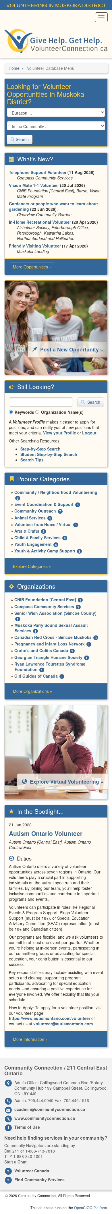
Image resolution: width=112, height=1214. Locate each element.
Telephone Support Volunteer (37, 172)
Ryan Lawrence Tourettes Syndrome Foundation (49, 666)
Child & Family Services (37, 537)
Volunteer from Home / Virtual (43, 524)
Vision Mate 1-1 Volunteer (34, 185)
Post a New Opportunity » (71, 349)
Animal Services (30, 518)
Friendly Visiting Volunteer (35, 246)
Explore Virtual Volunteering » (65, 781)
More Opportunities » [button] (32, 267)
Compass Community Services (44, 606)
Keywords (24, 412)
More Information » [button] (30, 1039)
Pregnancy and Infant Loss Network (49, 644)
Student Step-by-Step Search (48, 454)
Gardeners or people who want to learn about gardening (53, 206)
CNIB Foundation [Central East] (45, 599)
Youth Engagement (33, 544)
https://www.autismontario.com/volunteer (49, 1018)
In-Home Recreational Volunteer (40, 222)
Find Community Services (39, 1179)
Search (22, 139)
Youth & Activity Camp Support (44, 551)
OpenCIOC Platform (90, 1207)
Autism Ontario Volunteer (45, 833)
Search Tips (32, 460)
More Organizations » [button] (32, 691)
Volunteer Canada (31, 1171)
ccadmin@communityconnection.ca (49, 1109)
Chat (22, 1162)
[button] (12, 328)
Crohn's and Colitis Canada (41, 650)
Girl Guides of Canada (36, 676)
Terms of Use (27, 1127)
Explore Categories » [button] (32, 566)
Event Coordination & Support (44, 504)
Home (14, 68)
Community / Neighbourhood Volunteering (55, 492)
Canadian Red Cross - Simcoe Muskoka (53, 637)
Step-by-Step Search (40, 449)
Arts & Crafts (26, 531)
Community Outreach (35, 511)
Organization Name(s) (62, 412)
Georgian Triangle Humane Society (48, 657)
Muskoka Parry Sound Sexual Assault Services (51, 627)
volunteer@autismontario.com (63, 1024)
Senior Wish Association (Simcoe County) (55, 613)
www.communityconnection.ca (44, 1118)
